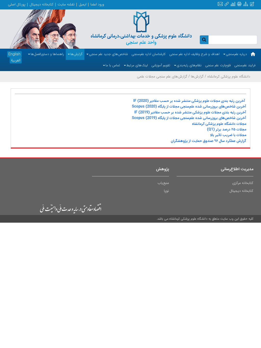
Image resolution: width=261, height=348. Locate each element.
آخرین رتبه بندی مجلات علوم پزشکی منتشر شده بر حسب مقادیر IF (189, 101)
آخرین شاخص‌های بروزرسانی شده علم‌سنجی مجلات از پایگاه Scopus (189, 106)
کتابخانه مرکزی (242, 183)
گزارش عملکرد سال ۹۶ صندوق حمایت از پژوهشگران (208, 141)
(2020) (142, 101)
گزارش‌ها (197, 76)
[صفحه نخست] (253, 54)
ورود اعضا (97, 4)
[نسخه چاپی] (239, 4)
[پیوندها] (226, 4)
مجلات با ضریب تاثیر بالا (228, 135)
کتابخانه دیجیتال (42, 4)
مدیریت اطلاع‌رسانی (237, 169)
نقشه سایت (66, 4)
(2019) (144, 112)
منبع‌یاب (163, 183)
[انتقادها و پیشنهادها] (252, 4)
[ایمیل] (220, 4)
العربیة (15, 60)
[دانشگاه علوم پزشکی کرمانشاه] (141, 27)
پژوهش (162, 169)
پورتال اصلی (16, 4)
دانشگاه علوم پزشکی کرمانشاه (228, 76)
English (14, 54)
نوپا (166, 191)
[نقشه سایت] (245, 4)
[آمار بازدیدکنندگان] (233, 4)
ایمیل (82, 4)
